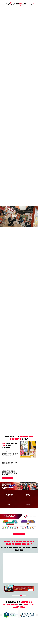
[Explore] (34, 4)
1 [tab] (13, 595)
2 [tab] (15, 595)
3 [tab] (17, 595)
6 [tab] (23, 595)
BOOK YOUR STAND (7, 478)
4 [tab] (19, 595)
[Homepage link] (16, 4)
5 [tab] (21, 595)
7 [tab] (25, 595)
